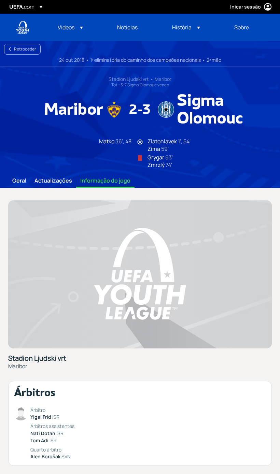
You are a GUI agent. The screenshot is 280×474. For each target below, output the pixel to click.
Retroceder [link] (25, 49)
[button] (70, 27)
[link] (127, 27)
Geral (19, 181)
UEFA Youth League (22, 27)
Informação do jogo (105, 181)
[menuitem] (78, 27)
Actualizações (53, 181)
